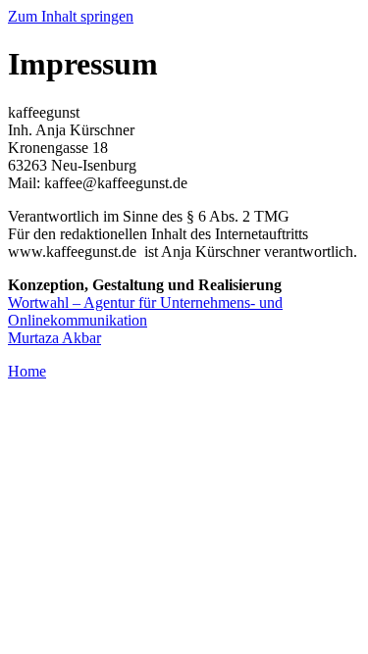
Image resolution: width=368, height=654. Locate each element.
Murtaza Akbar (54, 337)
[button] (27, 371)
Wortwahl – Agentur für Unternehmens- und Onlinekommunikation (145, 311)
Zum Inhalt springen (70, 16)
